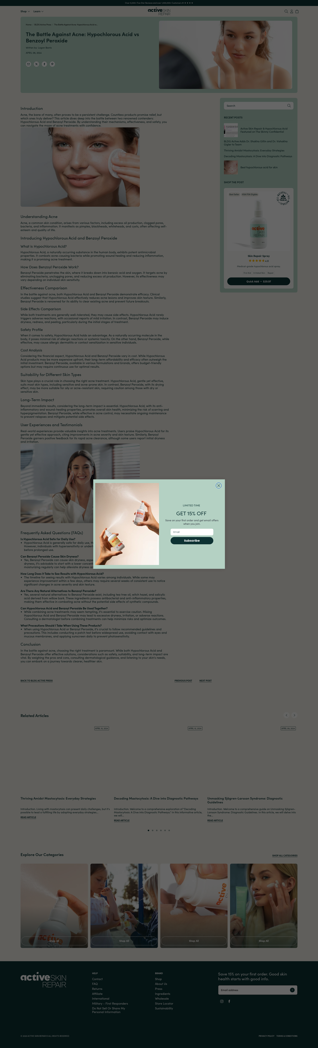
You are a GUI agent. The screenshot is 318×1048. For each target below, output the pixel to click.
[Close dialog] (219, 485)
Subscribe (192, 540)
